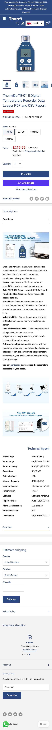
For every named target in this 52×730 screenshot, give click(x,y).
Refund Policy (9, 611)
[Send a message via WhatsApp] (5, 724)
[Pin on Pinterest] (37, 199)
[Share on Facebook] (31, 199)
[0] (47, 23)
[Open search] (17, 23)
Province (7, 569)
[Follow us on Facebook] (5, 714)
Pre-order (26, 174)
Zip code (7, 582)
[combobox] (35, 23)
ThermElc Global (12, 117)
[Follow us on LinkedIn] (20, 714)
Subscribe (12, 695)
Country (6, 556)
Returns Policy (26, 649)
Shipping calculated (34, 151)
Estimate (11, 599)
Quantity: (7, 164)
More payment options (26, 189)
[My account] (22, 23)
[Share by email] (47, 199)
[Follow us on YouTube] (15, 714)
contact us (15, 365)
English (35, 23)
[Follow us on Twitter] (10, 714)
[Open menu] (4, 18)
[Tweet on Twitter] (42, 199)
